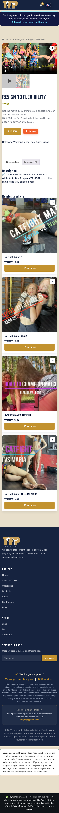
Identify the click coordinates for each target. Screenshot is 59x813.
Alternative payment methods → (29, 22)
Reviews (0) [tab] (30, 162)
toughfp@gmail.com (29, 719)
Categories (7, 585)
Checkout (7, 634)
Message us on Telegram (19, 679)
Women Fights (17, 39)
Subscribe (49, 658)
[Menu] (54, 5)
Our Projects (8, 602)
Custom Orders (9, 580)
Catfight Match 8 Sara (15, 336)
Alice (38, 142)
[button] (52, 48)
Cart (4, 629)
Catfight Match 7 (13, 257)
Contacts (6, 591)
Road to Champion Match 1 (17, 415)
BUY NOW (12, 131)
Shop (4, 623)
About (5, 596)
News (5, 575)
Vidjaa (46, 142)
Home (5, 39)
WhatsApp (46, 679)
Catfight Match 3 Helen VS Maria (20, 494)
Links (4, 607)
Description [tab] (12, 162)
